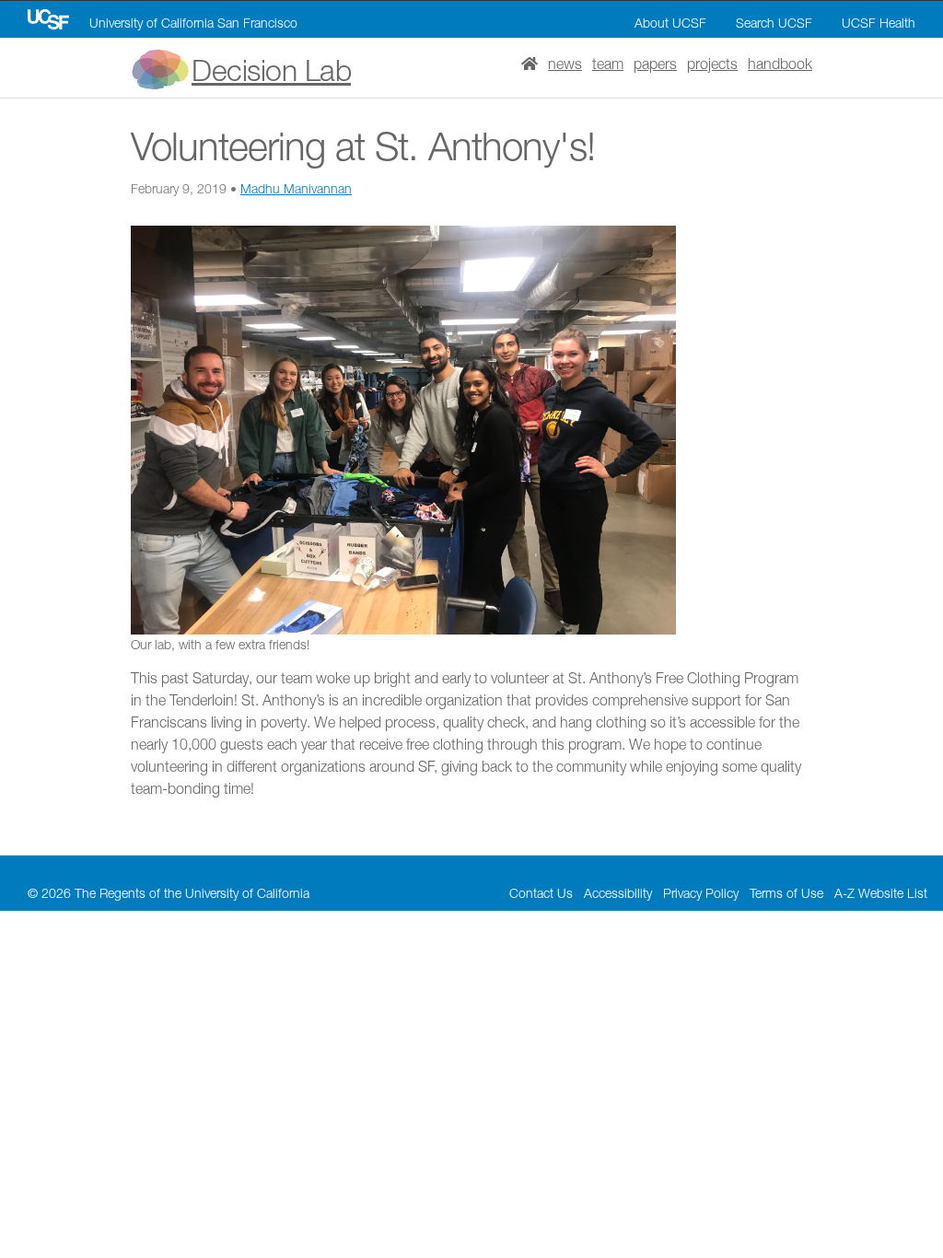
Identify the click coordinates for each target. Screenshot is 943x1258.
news (565, 63)
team (607, 63)
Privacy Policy (701, 893)
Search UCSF (774, 22)
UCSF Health (878, 22)
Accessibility (618, 893)
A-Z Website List (880, 893)
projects (712, 63)
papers (655, 63)
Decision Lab (271, 69)
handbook (780, 63)
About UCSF (670, 22)
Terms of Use (786, 893)
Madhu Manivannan (296, 188)
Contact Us (541, 893)
